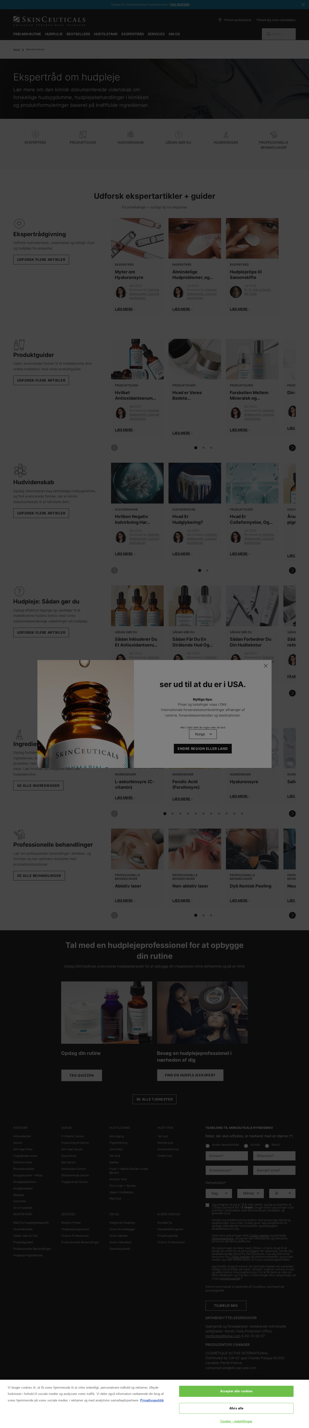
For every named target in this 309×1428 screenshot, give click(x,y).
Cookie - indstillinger (236, 1421)
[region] (154, 1404)
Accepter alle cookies (236, 1391)
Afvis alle (236, 1408)
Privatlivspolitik (152, 1400)
